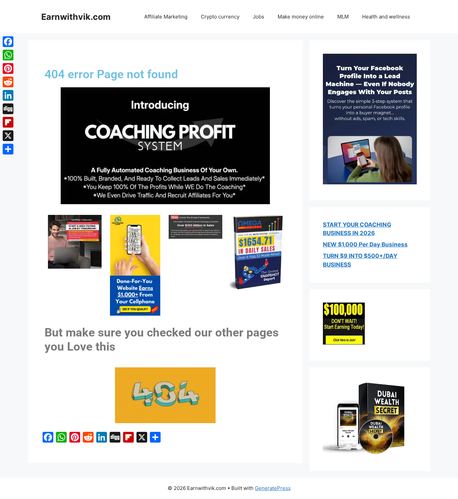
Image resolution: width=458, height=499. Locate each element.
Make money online (301, 16)
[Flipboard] (8, 122)
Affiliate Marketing (165, 16)
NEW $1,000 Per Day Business (365, 244)
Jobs (258, 16)
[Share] (8, 149)
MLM (343, 16)
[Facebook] (8, 41)
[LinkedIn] (8, 95)
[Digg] (8, 109)
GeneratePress (273, 488)
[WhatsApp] (8, 55)
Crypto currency (220, 16)
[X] (8, 135)
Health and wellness (386, 16)
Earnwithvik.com (76, 17)
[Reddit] (8, 82)
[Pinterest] (8, 68)
